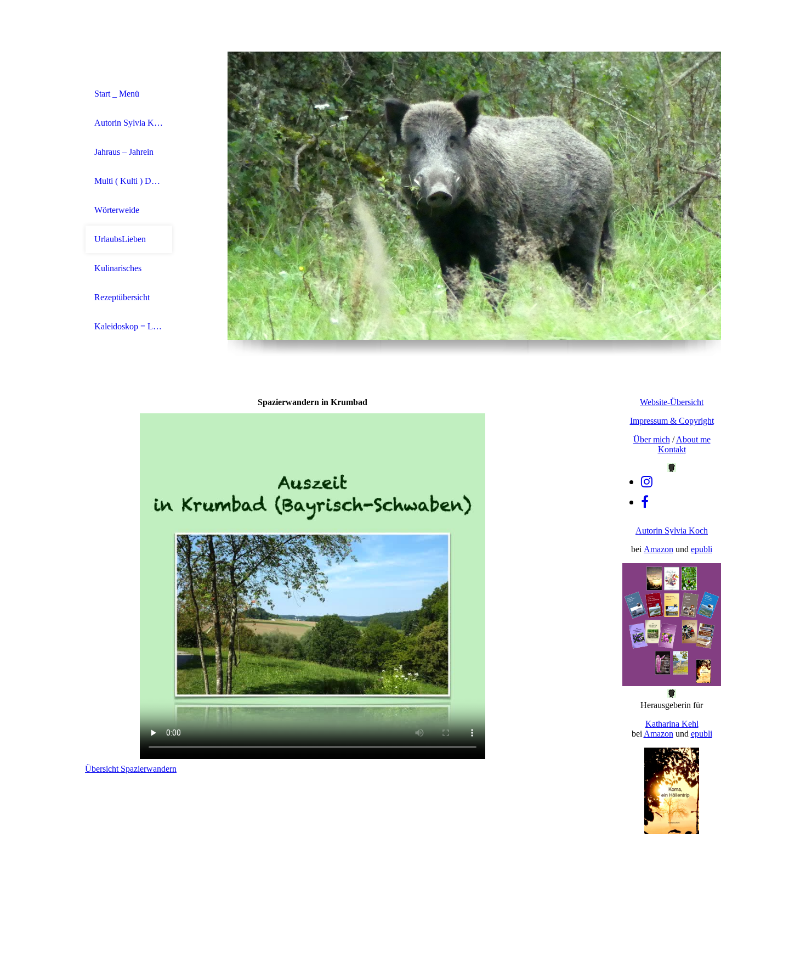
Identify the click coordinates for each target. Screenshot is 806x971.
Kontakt (672, 449)
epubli (701, 549)
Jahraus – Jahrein (124, 151)
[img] (474, 196)
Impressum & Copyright (672, 420)
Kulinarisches (117, 268)
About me (693, 439)
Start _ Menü (116, 93)
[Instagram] (646, 482)
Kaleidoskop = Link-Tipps (128, 326)
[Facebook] (645, 502)
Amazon (658, 549)
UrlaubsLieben (120, 239)
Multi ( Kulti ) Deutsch (128, 181)
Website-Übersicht (671, 402)
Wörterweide (116, 210)
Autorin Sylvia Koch (128, 122)
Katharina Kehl (672, 723)
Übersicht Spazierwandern (131, 768)
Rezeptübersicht (122, 297)
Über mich (651, 439)
